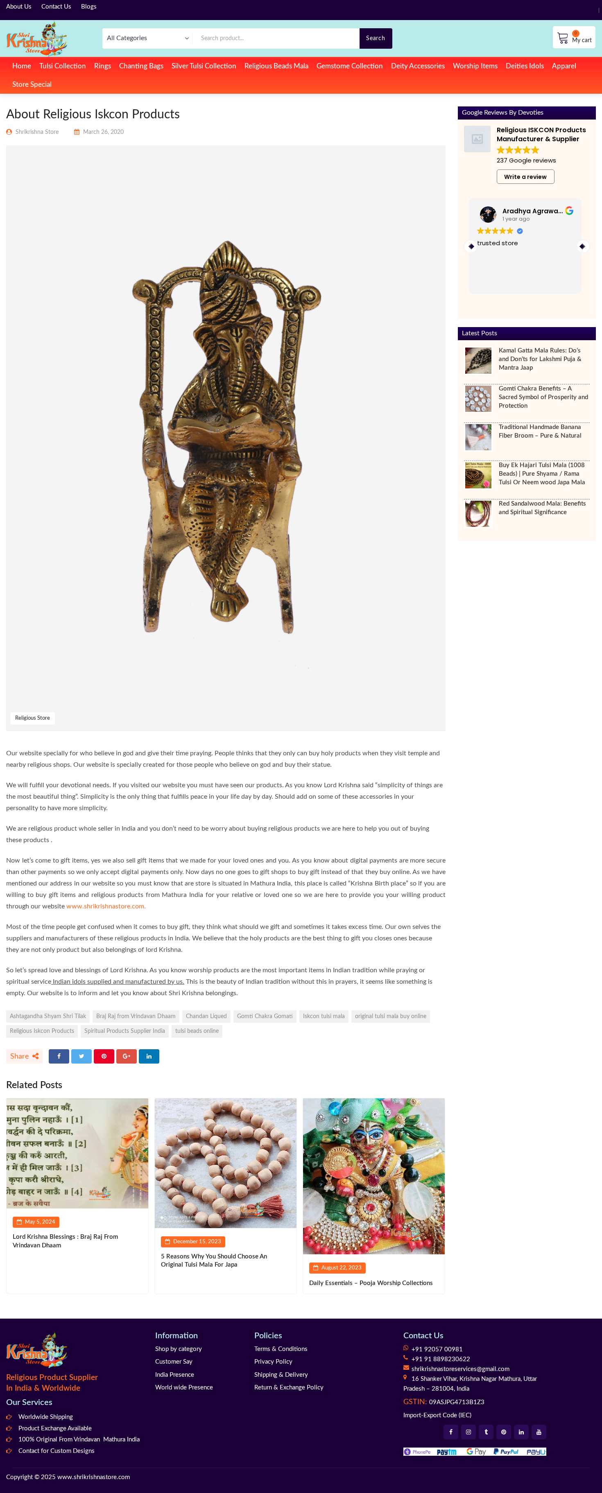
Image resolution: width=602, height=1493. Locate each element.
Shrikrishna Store (37, 132)
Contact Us (56, 7)
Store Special (32, 84)
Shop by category (178, 1349)
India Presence (174, 1375)
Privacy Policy (273, 1362)
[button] (583, 246)
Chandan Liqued (206, 1016)
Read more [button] (494, 281)
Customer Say (173, 1362)
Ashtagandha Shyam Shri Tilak (48, 1016)
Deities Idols (525, 66)
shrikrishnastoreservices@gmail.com (460, 1369)
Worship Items (475, 66)
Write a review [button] (525, 177)
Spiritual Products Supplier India (124, 1031)
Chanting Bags (141, 66)
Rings (102, 66)
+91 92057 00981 (437, 1349)
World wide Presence (184, 1388)
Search (375, 38)
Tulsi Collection (62, 66)
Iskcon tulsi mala (324, 1016)
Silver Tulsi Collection (204, 66)
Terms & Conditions (281, 1349)
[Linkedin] (521, 1432)
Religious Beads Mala (276, 66)
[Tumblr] (486, 1432)
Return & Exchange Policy (289, 1388)
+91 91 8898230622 (441, 1359)
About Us (19, 7)
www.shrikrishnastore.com (93, 1477)
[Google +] (126, 1056)
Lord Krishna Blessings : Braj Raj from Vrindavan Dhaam (65, 1241)
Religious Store (32, 718)
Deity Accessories (418, 66)
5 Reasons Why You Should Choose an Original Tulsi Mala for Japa (214, 1261)
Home (21, 66)
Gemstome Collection (350, 66)
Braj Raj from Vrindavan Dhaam (136, 1016)
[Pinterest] (104, 1056)
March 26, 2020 (103, 132)
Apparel (564, 66)
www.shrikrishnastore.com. (106, 906)
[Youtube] (539, 1432)
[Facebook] (59, 1056)
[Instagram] (468, 1432)
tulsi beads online (197, 1031)
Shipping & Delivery (281, 1375)
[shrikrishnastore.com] (36, 38)
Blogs (89, 7)
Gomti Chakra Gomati (265, 1016)
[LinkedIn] (149, 1056)
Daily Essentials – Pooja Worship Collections (371, 1283)
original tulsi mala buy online (390, 1016)
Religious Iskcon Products (42, 1031)
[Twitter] (81, 1056)
